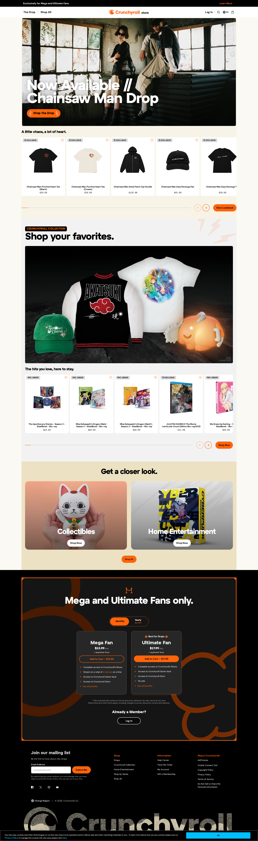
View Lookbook (225, 207)
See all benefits (90, 686)
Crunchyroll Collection (124, 764)
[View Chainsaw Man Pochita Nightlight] (191, 328)
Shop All (46, 12)
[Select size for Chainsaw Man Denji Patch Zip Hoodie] (151, 139)
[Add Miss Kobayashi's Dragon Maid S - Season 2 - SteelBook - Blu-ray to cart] (155, 377)
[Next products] (206, 207)
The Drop (29, 12)
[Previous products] (197, 207)
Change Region (42, 800)
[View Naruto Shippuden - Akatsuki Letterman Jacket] (120, 314)
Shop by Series (121, 774)
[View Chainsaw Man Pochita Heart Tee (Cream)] (88, 160)
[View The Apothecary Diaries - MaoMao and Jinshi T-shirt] (170, 281)
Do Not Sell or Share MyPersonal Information (209, 785)
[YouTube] (57, 787)
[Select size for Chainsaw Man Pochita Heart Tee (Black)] (62, 139)
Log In (209, 12)
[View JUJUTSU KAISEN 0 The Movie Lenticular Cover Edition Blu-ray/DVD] (181, 398)
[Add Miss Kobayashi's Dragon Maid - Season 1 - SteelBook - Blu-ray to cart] (110, 377)
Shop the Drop (43, 113)
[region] (129, 166)
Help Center (163, 760)
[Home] (129, 12)
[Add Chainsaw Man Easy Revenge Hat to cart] (196, 139)
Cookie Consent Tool (207, 765)
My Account (163, 769)
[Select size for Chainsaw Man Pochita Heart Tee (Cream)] (107, 139)
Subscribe (81, 769)
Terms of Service (206, 779)
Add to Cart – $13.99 (102, 659)
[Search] (218, 12)
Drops (117, 760)
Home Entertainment (124, 769)
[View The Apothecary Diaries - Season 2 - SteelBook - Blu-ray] (46, 398)
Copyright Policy (205, 770)
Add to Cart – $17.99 (156, 658)
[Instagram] (49, 787)
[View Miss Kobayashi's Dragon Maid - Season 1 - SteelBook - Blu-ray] (91, 398)
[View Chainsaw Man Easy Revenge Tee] (222, 160)
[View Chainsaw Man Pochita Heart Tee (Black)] (43, 160)
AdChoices (203, 760)
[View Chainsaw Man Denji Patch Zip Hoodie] (132, 160)
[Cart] (233, 12)
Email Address (38, 764)
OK (218, 835)
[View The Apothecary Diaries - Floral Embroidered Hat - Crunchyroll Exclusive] (56, 328)
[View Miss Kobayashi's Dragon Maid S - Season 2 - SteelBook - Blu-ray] (136, 398)
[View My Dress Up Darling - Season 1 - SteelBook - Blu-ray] (226, 398)
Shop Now (224, 445)
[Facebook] (32, 787)
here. (64, 838)
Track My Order (164, 764)
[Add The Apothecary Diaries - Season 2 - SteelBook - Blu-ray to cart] (65, 377)
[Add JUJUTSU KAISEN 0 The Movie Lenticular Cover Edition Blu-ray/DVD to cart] (200, 377)
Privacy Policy (204, 774)
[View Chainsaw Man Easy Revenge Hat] (177, 160)
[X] (40, 787)
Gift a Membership (166, 774)
